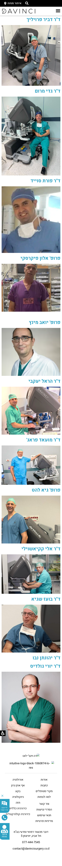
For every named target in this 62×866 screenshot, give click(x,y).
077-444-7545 (31, 842)
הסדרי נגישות (44, 809)
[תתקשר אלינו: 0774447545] (4, 817)
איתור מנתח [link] (4, 835)
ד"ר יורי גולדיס (45, 666)
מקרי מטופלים (44, 791)
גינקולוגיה (18, 797)
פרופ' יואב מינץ (44, 322)
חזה (18, 803)
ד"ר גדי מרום (47, 91)
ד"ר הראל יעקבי (44, 381)
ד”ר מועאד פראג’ (43, 440)
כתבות (44, 785)
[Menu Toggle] (58, 10)
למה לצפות (44, 797)
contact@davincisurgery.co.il (31, 849)
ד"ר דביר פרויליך (43, 19)
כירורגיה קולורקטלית (18, 814)
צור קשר (44, 804)
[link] (19, 11)
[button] (26, 3)
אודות (44, 780)
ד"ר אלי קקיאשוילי (40, 548)
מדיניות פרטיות (44, 821)
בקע (17, 791)
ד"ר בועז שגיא (45, 599)
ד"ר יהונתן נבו (46, 657)
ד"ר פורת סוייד (45, 180)
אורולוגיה (18, 780)
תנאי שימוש (44, 815)
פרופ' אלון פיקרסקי (40, 258)
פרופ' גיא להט (46, 490)
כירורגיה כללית (18, 808)
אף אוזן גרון (18, 785)
